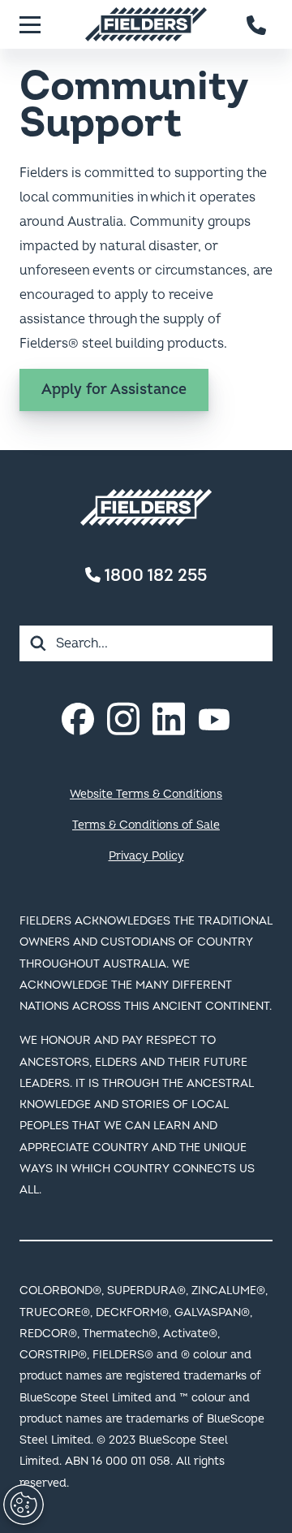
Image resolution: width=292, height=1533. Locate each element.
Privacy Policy (146, 856)
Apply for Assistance (114, 389)
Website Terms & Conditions (146, 794)
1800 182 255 (154, 576)
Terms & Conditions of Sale (146, 825)
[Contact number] (257, 24)
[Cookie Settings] (23, 1504)
